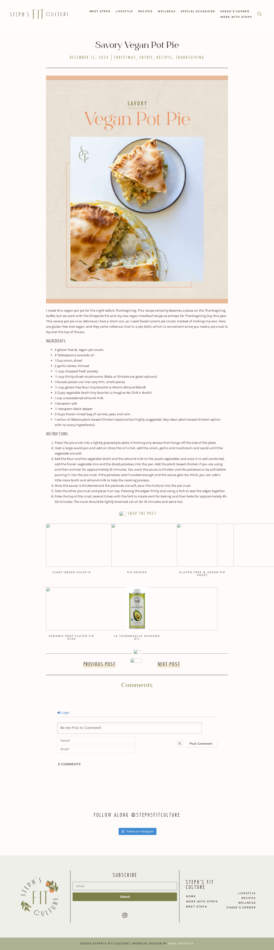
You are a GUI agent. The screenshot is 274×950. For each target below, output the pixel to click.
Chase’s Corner (235, 11)
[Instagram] (124, 915)
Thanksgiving (190, 57)
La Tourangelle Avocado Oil (137, 637)
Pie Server (137, 572)
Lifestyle (124, 11)
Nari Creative (181, 943)
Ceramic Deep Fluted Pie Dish (71, 637)
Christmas (125, 57)
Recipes (145, 11)
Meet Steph (100, 11)
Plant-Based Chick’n (71, 572)
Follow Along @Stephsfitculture (137, 815)
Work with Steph (236, 16)
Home (191, 896)
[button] (259, 14)
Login (65, 712)
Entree (146, 57)
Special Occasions (198, 11)
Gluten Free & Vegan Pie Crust (202, 574)
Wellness (166, 11)
